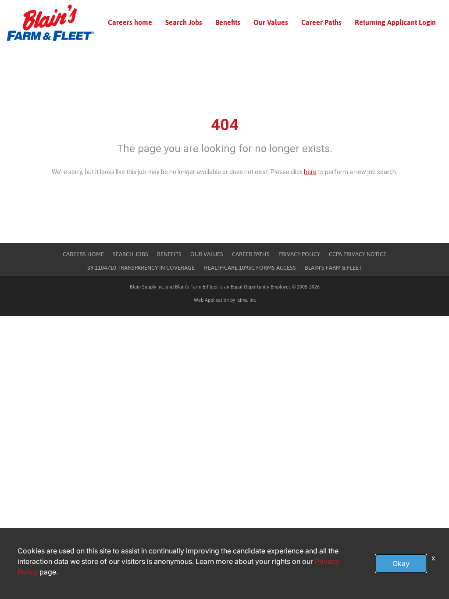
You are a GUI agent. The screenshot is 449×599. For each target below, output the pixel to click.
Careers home (130, 22)
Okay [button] (401, 563)
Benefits (227, 22)
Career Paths (321, 22)
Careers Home (83, 254)
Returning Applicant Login (395, 22)
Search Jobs (183, 22)
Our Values (270, 22)
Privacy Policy (299, 254)
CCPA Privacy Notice (357, 254)
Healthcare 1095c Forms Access (249, 267)
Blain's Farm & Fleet (333, 267)
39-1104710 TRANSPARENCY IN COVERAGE (141, 267)
